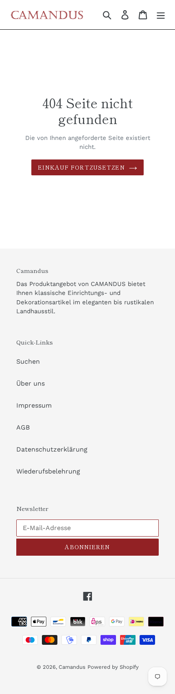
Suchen (28, 361)
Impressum (34, 405)
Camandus (72, 667)
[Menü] (161, 15)
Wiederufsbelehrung (48, 471)
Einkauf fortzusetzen (81, 167)
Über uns (30, 383)
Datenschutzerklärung (52, 449)
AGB (23, 427)
